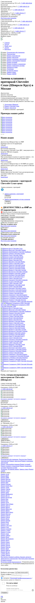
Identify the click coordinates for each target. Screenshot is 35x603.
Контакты (7, 49)
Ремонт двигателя (12, 57)
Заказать (7, 195)
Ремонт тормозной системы (16, 65)
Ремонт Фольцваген (7, 539)
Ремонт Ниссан (6, 514)
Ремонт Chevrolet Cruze (11, 106)
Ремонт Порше (5, 520)
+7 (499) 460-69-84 (26, 3)
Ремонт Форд (5, 540)
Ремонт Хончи (5, 545)
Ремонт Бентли (5, 479)
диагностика (4, 217)
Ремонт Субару (5, 530)
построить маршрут (7, 399)
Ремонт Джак (5, 487)
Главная (7, 42)
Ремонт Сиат (5, 527)
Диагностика (11, 54)
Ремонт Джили (5, 489)
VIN (2, 576)
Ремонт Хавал (5, 542)
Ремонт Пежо (5, 519)
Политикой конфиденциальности (21, 578)
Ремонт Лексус (5, 505)
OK (2, 596)
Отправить (4, 592)
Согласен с (17, 578)
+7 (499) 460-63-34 (23, 6)
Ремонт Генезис (6, 484)
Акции (6, 47)
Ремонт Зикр (5, 492)
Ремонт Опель (5, 517)
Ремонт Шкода (5, 550)
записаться (4, 401)
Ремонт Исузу (5, 496)
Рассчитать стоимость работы (10, 557)
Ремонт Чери (5, 548)
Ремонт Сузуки (5, 532)
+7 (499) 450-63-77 (20, 13)
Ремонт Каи (4, 499)
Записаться (4, 147)
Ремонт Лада (5, 502)
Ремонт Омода (5, 515)
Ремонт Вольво (5, 481)
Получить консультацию (8, 18)
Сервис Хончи (5, 555)
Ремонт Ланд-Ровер (7, 504)
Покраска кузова (12, 67)
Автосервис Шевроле (11, 104)
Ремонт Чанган (5, 547)
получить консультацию (17, 217)
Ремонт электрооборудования (16, 60)
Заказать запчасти (25, 557)
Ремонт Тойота (5, 535)
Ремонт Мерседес (6, 509)
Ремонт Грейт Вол (6, 486)
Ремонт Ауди (5, 474)
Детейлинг (10, 69)
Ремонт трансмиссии (13, 55)
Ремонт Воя (4, 482)
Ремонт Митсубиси (7, 512)
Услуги (6, 44)
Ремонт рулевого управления (16, 64)
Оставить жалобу (6, 560)
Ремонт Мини (5, 510)
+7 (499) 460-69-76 (18, 10)
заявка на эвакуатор (7, 219)
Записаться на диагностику (9, 558)
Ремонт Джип (5, 491)
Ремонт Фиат (5, 537)
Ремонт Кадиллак (6, 497)
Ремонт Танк (5, 534)
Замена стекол (11, 72)
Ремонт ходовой (12, 62)
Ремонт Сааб (5, 524)
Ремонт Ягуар (5, 552)
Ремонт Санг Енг (6, 525)
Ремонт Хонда (5, 543)
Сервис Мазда (5, 553)
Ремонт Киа (4, 500)
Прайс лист (8, 46)
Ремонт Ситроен (6, 529)
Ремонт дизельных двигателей (16, 59)
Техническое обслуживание (16, 52)
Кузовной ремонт (12, 70)
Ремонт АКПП (11, 74)
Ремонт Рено (5, 522)
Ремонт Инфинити (7, 494)
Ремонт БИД (5, 476)
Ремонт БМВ (5, 477)
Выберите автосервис (8, 572)
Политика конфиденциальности (11, 562)
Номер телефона (6, 574)
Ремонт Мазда (5, 507)
